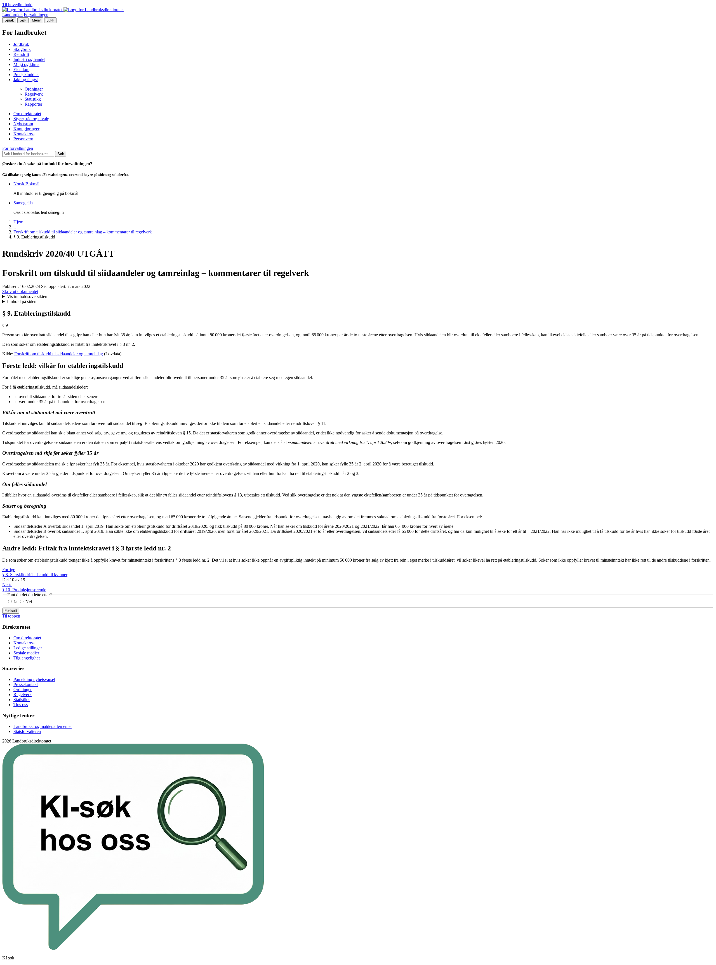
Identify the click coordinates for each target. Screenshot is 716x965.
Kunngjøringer (26, 128)
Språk (9, 20)
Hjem (18, 221)
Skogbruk (22, 49)
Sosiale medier (26, 653)
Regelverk (34, 94)
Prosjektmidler (26, 74)
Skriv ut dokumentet (20, 291)
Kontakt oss (23, 133)
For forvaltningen (17, 148)
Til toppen (11, 616)
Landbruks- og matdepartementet (42, 726)
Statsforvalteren (27, 731)
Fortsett (10, 611)
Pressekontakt (25, 684)
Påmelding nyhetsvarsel (34, 679)
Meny (36, 20)
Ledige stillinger (27, 647)
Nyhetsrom (23, 123)
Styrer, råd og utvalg (31, 118)
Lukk (50, 20)
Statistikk (33, 99)
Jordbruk (21, 44)
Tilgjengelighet (26, 658)
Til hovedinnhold (17, 4)
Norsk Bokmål (26, 183)
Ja (15, 601)
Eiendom (21, 69)
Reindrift (21, 54)
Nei (28, 601)
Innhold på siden (21, 301)
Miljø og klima (26, 64)
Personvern (23, 138)
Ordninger (34, 89)
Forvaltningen (36, 14)
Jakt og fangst (25, 79)
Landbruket (12, 14)
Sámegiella (23, 202)
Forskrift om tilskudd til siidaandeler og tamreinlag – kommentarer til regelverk (82, 232)
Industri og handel (29, 59)
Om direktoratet (27, 113)
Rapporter (33, 104)
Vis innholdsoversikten (27, 296)
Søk (23, 20)
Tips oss (20, 704)
